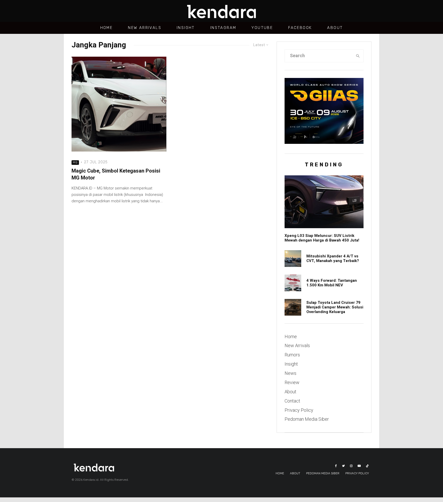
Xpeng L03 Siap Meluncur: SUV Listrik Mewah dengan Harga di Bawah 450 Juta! (322, 238)
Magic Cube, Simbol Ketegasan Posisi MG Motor (116, 174)
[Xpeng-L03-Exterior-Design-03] (324, 201)
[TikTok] (367, 465)
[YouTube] (359, 465)
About (335, 27)
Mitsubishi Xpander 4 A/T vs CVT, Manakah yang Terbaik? (332, 258)
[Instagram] (351, 465)
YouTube (262, 27)
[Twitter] (343, 465)
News (290, 373)
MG (75, 162)
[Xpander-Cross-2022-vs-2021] (293, 258)
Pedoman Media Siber (307, 419)
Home (106, 27)
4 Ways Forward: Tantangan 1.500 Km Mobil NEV (331, 282)
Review (292, 382)
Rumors (292, 354)
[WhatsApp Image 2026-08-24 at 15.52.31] (293, 283)
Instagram (223, 27)
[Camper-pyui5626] (293, 307)
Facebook (300, 27)
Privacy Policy (299, 410)
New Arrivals (144, 27)
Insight (186, 27)
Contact (292, 401)
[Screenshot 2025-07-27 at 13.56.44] (119, 104)
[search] (358, 56)
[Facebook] (336, 465)
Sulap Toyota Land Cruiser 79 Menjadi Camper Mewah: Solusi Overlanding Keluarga (334, 307)
